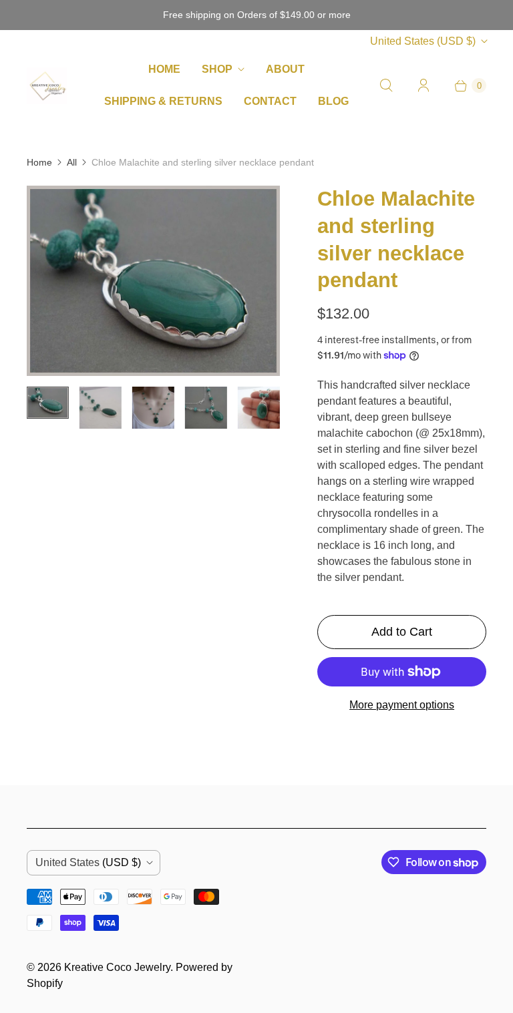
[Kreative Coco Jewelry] (47, 85)
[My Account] (423, 85)
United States (423, 41)
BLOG (333, 101)
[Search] (386, 85)
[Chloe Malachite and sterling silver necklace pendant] (153, 280)
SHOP (217, 69)
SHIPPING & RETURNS (163, 101)
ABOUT (285, 69)
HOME (164, 69)
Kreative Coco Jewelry (117, 967)
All (72, 162)
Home (39, 162)
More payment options (401, 705)
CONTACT (270, 101)
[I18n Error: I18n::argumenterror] (48, 403)
